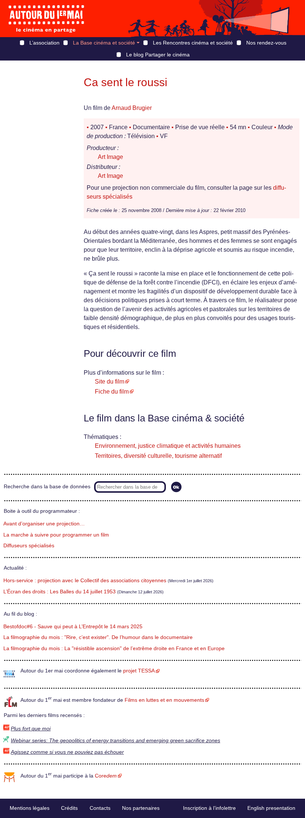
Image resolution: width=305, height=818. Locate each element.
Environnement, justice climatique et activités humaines (168, 446)
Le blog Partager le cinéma (158, 55)
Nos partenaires (141, 808)
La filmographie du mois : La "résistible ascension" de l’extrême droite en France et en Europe (114, 648)
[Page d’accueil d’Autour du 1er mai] (46, 18)
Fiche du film (112, 391)
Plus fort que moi (31, 728)
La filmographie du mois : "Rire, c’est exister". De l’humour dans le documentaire (98, 637)
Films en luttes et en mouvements (164, 700)
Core (106, 776)
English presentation (271, 808)
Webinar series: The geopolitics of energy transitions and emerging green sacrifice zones (115, 740)
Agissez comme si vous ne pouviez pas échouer (67, 752)
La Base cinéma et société (104, 43)
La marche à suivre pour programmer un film (56, 535)
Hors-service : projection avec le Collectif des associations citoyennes (84, 580)
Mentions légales (29, 808)
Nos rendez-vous (266, 43)
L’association (44, 43)
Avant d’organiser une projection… (44, 524)
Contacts (100, 808)
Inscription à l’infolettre (209, 808)
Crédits (69, 808)
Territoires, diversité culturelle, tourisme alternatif (158, 456)
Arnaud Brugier (132, 108)
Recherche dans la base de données (47, 486)
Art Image (110, 157)
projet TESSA (139, 671)
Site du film (109, 381)
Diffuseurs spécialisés (28, 545)
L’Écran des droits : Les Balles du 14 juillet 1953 (59, 591)
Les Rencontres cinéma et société (193, 43)
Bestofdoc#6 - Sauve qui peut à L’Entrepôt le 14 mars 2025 (72, 626)
